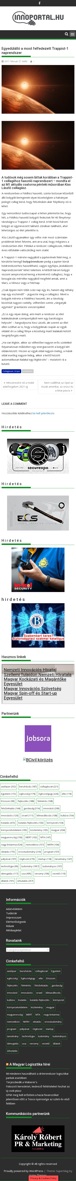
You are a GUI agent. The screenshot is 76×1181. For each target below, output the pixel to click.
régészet (26, 859)
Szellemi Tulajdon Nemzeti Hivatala (37, 674)
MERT (31, 837)
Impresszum (13, 917)
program (51, 851)
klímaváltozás (47, 815)
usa (26, 873)
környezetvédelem (14, 830)
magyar (58, 830)
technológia (9, 866)
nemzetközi (35, 844)
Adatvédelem (14, 909)
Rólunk (10, 926)
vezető (58, 873)
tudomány (30, 866)
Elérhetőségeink (16, 921)
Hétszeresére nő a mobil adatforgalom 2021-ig (18, 384)
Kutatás (8, 822)
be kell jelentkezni (43, 413)
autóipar (8, 786)
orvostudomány (29, 851)
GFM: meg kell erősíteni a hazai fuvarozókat (32, 1095)
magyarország (11, 837)
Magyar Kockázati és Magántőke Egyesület (35, 681)
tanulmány (63, 859)
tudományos (52, 866)
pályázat (8, 859)
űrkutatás (25, 880)
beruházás (28, 786)
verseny (42, 873)
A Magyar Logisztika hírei (29, 1064)
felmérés (45, 801)
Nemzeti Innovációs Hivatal (30, 669)
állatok (7, 880)
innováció (51, 808)
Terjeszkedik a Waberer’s (21, 1082)
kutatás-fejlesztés (30, 822)
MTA (45, 837)
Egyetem (8, 793)
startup (44, 859)
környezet (55, 822)
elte (66, 793)
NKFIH (53, 844)
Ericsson (7, 801)
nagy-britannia (11, 844)
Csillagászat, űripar (11, 371)
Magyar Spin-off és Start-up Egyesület (30, 695)
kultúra (67, 815)
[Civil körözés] (38, 759)
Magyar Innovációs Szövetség (32, 688)
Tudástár (11, 913)
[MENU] (72, 34)
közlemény (39, 830)
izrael (27, 815)
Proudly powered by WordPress (23, 1171)
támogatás (9, 873)
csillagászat (49, 786)
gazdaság (32, 808)
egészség (27, 793)
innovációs (9, 815)
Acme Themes (38, 1175)
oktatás (8, 851)
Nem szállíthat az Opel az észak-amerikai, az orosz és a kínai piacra (57, 386)
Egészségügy (48, 793)
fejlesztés (26, 801)
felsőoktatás (10, 808)
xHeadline (28, 371)
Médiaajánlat (13, 930)
